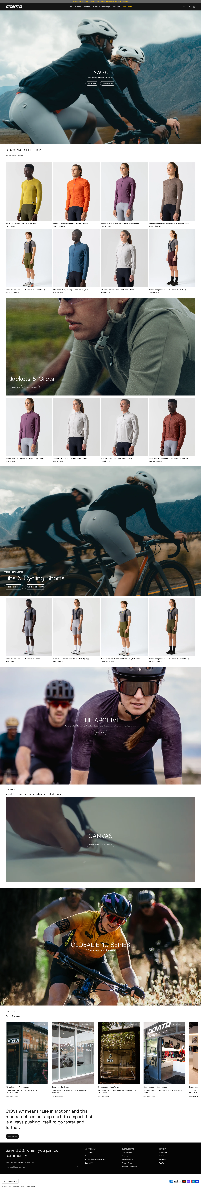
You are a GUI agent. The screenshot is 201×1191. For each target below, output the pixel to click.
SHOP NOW (100, 732)
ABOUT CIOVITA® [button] (90, 1149)
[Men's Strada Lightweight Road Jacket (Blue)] (76, 258)
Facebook (162, 1159)
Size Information (128, 1152)
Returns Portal (127, 1159)
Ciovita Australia (9, 1186)
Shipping (125, 1156)
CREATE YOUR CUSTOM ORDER (100, 845)
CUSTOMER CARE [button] (128, 1149)
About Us (88, 1156)
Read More (12, 1136)
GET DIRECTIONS (12, 1096)
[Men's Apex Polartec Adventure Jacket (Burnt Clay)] (172, 427)
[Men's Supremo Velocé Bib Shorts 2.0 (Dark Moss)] (29, 258)
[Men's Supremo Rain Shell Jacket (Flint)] (124, 427)
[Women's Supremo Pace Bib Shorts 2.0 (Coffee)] (172, 258)
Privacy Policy (127, 1163)
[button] (70, 6)
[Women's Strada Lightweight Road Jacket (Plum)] (124, 191)
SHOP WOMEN (108, 83)
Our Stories (89, 1152)
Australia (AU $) (9, 1181)
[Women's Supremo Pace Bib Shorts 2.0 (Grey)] (76, 627)
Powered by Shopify (27, 1186)
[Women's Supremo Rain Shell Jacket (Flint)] (124, 258)
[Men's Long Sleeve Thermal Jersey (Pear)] (29, 191)
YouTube (162, 1163)
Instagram (163, 1152)
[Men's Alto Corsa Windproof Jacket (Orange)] (76, 191)
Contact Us (89, 1163)
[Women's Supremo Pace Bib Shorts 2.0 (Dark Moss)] (172, 627)
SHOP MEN (92, 83)
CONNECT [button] (162, 1149)
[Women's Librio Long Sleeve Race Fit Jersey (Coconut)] (172, 191)
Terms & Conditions (129, 1166)
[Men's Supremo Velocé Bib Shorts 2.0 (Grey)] (29, 627)
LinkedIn (162, 1156)
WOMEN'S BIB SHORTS (35, 587)
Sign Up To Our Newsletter (95, 1159)
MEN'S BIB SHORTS (14, 587)
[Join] (76, 1166)
